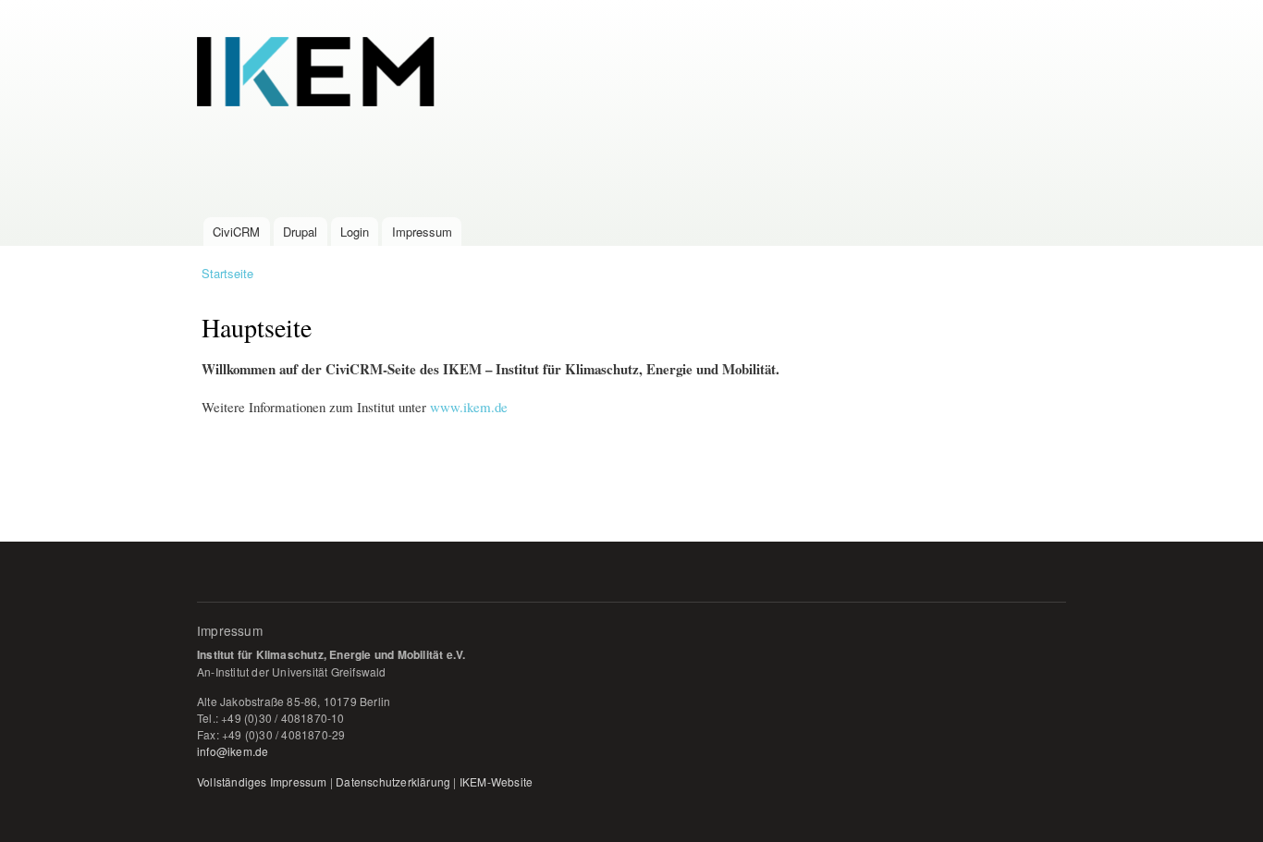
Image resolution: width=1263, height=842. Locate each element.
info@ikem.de (232, 751)
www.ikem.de (469, 406)
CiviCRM (236, 231)
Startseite (227, 273)
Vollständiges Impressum (262, 781)
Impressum (422, 231)
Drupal (300, 231)
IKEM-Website (496, 781)
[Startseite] (648, 108)
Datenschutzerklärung (393, 781)
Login (354, 231)
